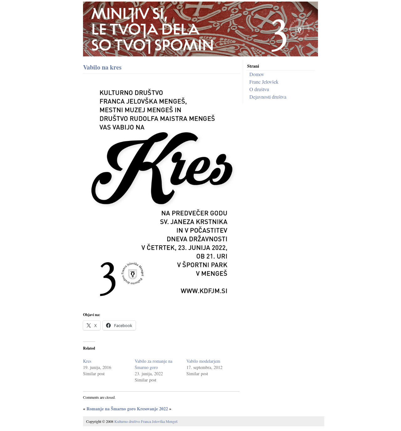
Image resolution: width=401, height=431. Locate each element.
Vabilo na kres (102, 67)
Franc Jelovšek (264, 81)
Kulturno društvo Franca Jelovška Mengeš (146, 421)
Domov (256, 74)
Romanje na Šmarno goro (111, 408)
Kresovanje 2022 (152, 408)
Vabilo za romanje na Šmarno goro (153, 364)
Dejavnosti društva (267, 96)
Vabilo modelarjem (203, 361)
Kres (87, 361)
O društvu (259, 89)
